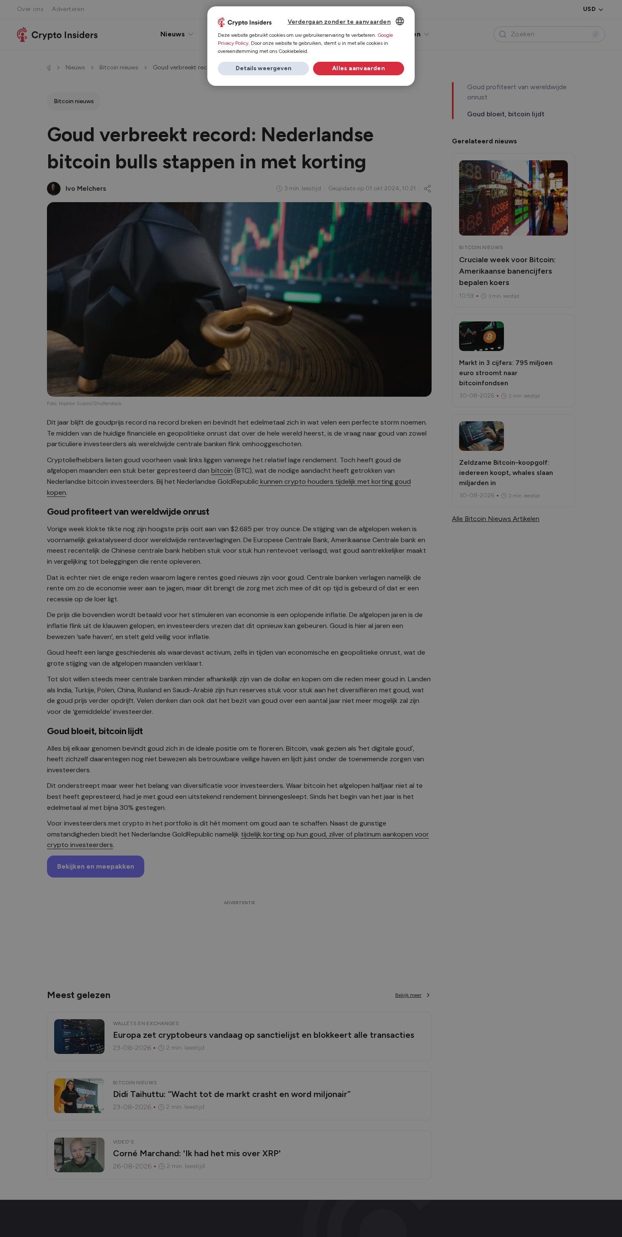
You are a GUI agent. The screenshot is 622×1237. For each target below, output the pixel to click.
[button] (263, 68)
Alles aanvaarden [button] (358, 68)
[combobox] (400, 21)
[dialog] (311, 46)
